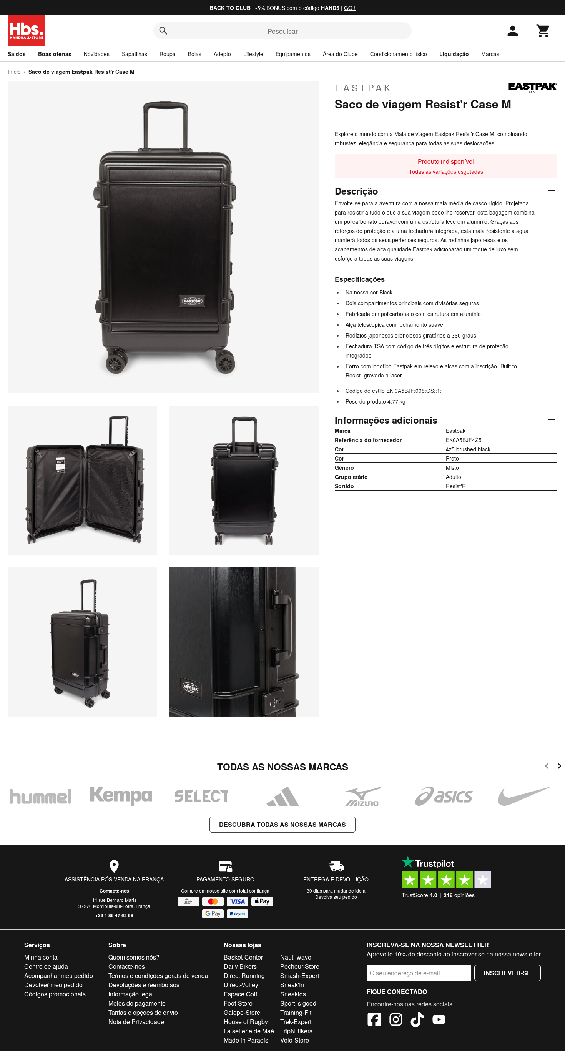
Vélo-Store (294, 1040)
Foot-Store (238, 1003)
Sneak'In (292, 984)
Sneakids (293, 993)
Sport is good (298, 1003)
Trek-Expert (295, 1021)
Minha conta (41, 957)
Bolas (194, 54)
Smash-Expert (299, 975)
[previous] (546, 767)
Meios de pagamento (137, 1003)
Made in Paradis (246, 1040)
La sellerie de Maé (249, 1030)
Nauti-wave (295, 957)
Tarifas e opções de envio (143, 1012)
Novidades (97, 54)
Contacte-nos (114, 891)
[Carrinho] (543, 30)
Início (14, 71)
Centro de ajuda (46, 966)
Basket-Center (243, 957)
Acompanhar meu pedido (58, 975)
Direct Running (244, 975)
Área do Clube (340, 54)
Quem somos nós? (134, 957)
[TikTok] (417, 1020)
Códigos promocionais (55, 993)
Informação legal (131, 993)
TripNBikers (296, 1030)
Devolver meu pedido (53, 984)
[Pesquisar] (163, 30)
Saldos (17, 54)
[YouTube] (439, 1020)
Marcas (490, 54)
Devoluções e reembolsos (143, 984)
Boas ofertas (54, 54)
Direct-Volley (241, 984)
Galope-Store (242, 1012)
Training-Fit (295, 1012)
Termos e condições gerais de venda (158, 975)
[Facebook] (374, 1020)
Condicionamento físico (398, 54)
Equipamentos (293, 54)
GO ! (350, 8)
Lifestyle (253, 54)
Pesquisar (283, 31)
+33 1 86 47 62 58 (114, 915)
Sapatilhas (134, 54)
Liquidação (454, 54)
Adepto (222, 54)
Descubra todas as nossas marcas (282, 824)
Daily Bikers (240, 966)
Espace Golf (240, 993)
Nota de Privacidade (136, 1021)
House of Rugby (246, 1021)
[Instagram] (396, 1020)
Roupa (168, 54)
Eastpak (363, 87)
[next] (559, 767)
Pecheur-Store (299, 966)
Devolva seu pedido (336, 896)
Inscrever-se (507, 972)
